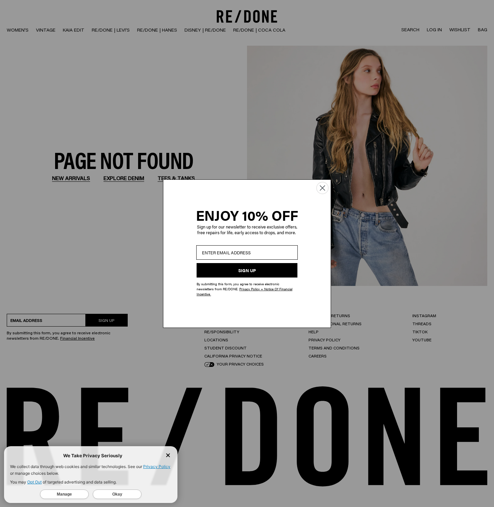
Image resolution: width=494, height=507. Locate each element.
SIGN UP (247, 270)
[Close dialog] (322, 188)
